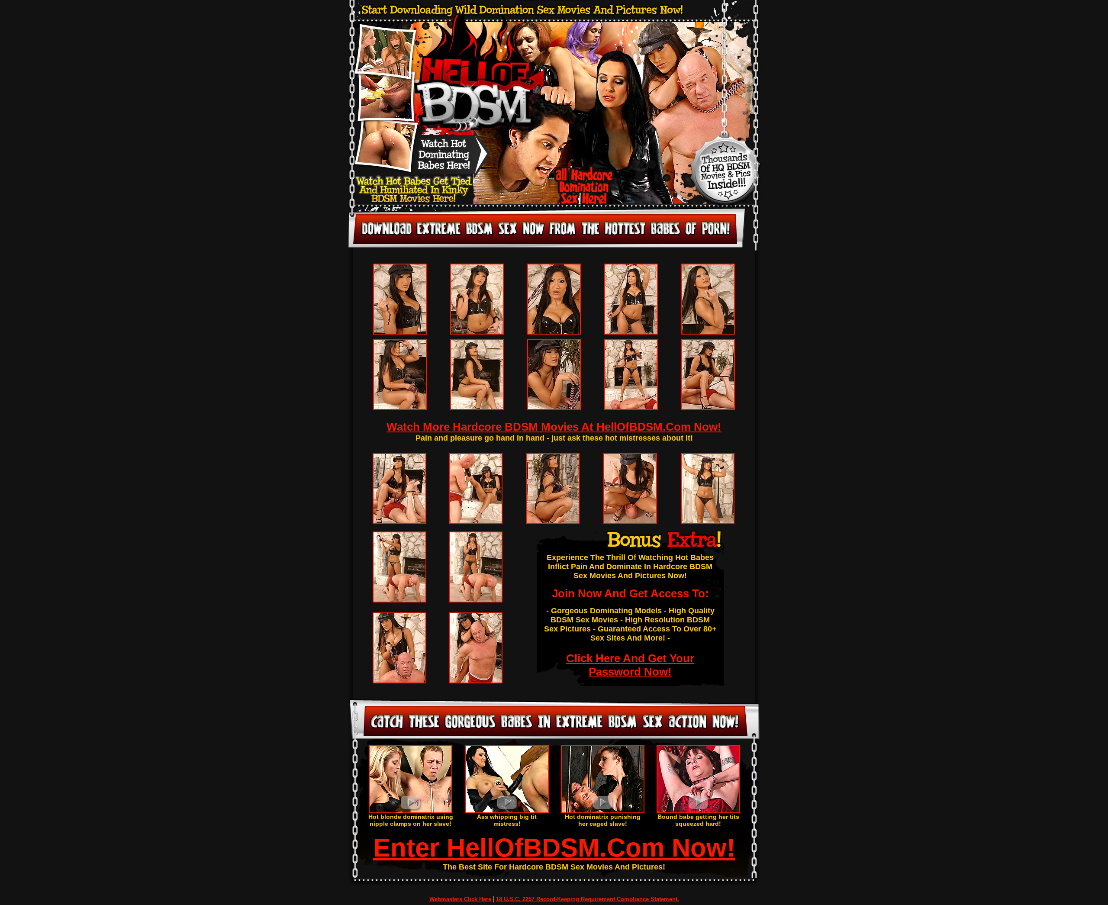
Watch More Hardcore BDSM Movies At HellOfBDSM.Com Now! (554, 426)
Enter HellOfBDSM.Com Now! (554, 847)
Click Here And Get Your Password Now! (630, 665)
